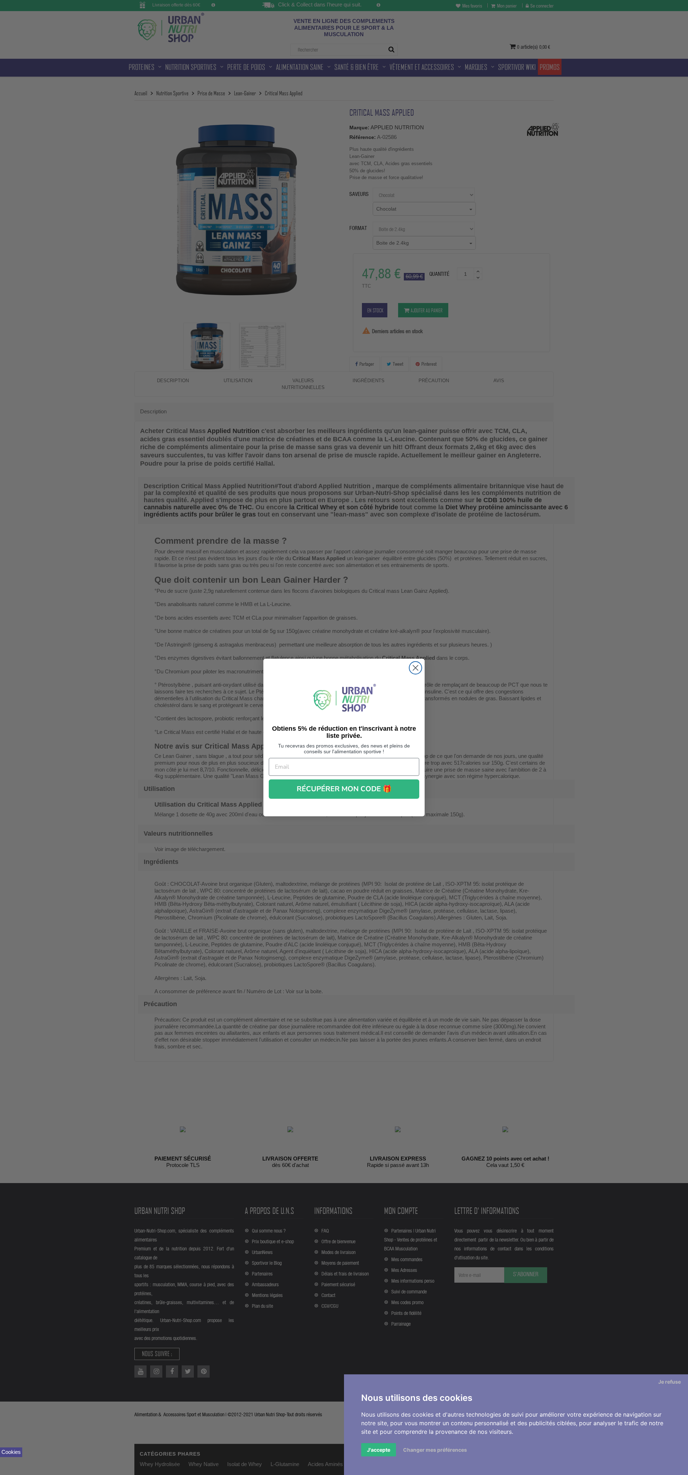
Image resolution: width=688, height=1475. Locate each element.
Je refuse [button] (669, 1382)
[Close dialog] (415, 668)
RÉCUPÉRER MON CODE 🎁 (344, 789)
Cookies (11, 1452)
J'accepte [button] (378, 1450)
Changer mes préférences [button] (435, 1450)
